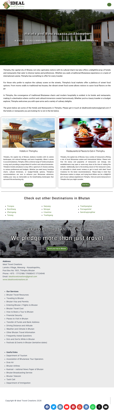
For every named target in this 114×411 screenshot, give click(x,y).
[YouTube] (66, 407)
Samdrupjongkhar (87, 212)
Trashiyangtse (86, 206)
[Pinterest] (73, 407)
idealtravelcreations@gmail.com (23, 276)
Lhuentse (47, 212)
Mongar (47, 209)
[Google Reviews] (79, 407)
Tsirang (10, 215)
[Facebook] (47, 407)
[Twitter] (53, 407)
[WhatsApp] (93, 407)
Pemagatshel (85, 209)
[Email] (106, 407)
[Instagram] (60, 407)
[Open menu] (109, 4)
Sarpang (47, 206)
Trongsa (10, 206)
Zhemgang (11, 212)
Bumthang (11, 209)
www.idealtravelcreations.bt (15, 279)
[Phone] (99, 407)
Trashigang (48, 215)
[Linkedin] (86, 407)
